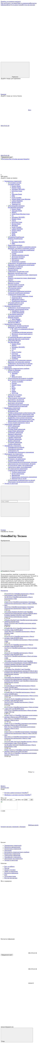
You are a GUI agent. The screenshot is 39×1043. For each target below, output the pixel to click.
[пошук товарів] (15, 493)
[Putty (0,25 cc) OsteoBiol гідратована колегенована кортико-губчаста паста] (21, 724)
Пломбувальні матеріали (19, 301)
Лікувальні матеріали (18, 256)
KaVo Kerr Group (17, 191)
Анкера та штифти (17, 381)
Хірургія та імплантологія (12, 306)
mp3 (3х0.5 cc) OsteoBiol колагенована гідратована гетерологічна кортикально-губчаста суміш (20, 737)
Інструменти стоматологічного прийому (16, 368)
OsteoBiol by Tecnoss (18, 311)
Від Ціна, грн (5, 799)
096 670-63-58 (5, 125)
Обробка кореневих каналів (20, 255)
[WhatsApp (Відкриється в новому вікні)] (14, 61)
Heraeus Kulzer (16, 202)
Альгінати (15, 335)
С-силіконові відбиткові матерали (22, 332)
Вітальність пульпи (17, 258)
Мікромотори (16, 475)
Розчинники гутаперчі (18, 261)
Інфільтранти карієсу (18, 299)
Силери (14, 253)
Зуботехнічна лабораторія (12, 424)
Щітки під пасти (17, 376)
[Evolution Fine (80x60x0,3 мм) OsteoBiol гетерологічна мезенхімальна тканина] (21, 678)
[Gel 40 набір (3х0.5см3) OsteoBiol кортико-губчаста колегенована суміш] (21, 742)
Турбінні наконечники (18, 472)
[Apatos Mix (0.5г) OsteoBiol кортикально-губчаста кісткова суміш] (21, 629)
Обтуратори (15, 260)
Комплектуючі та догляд (19, 478)
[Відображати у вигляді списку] (15, 563)
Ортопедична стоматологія (12, 324)
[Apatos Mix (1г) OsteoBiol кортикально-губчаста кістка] (21, 686)
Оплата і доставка (11, 3)
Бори (13, 375)
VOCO (14, 220)
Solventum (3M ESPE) (18, 189)
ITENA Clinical (16, 230)
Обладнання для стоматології (13, 454)
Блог (9, 5)
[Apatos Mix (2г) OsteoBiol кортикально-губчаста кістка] (21, 693)
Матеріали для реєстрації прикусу (22, 334)
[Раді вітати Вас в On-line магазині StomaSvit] (9, 809)
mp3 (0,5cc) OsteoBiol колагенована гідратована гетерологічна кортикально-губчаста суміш (19, 607)
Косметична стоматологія (12, 408)
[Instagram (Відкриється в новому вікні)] (14, 19)
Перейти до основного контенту (11, 1)
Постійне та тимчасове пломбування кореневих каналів (23, 251)
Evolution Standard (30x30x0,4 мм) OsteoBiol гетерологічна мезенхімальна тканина (17, 665)
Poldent (14, 391)
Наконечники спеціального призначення (24, 477)
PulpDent (14, 232)
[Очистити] (15, 509)
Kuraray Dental (16, 186)
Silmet (13, 233)
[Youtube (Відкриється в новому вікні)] (14, 33)
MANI (14, 235)
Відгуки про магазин (28, 5)
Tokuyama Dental (17, 194)
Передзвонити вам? (6, 157)
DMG (13, 196)
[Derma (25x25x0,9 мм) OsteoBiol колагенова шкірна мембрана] (21, 620)
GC (13, 192)
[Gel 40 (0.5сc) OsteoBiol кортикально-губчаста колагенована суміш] (21, 594)
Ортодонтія (7, 367)
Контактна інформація (11, 873)
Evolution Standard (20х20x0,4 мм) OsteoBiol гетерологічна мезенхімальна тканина (17, 615)
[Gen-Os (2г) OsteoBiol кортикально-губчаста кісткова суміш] (21, 653)
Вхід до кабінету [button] (9, 866)
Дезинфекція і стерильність (12, 445)
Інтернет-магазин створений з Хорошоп (13, 826)
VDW (13, 390)
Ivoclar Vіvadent (16, 197)
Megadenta (15, 225)
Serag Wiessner (16, 319)
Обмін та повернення (23, 3)
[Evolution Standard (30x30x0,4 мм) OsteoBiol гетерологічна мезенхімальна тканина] (21, 662)
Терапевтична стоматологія (12, 181)
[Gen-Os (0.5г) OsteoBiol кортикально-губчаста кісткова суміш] (21, 637)
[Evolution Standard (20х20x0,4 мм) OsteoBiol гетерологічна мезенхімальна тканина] (21, 612)
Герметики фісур (17, 298)
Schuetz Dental (16, 355)
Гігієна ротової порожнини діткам (22, 296)
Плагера (14, 383)
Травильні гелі (16, 204)
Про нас (3, 3)
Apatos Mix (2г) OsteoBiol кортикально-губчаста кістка (21, 695)
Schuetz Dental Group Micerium (21, 199)
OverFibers (15, 358)
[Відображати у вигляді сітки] (15, 548)
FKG (13, 386)
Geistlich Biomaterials (18, 312)
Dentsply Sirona (16, 187)
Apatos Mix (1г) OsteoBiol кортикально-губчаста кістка (21, 689)
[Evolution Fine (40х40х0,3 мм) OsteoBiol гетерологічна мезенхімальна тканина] (21, 670)
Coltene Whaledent (17, 201)
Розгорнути (4, 590)
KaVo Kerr (15, 353)
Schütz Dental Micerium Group (21, 214)
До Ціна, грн (19, 799)
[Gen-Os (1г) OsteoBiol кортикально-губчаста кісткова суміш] (21, 645)
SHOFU (14, 212)
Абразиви (15, 373)
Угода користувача (16, 5)
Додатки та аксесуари (11, 483)
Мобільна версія (33, 825)
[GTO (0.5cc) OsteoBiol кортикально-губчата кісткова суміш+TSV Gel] (21, 708)
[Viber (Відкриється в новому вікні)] (14, 47)
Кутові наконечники (18, 473)
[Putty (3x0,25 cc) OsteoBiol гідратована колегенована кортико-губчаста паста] (21, 750)
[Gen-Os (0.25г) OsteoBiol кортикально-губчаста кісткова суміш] (21, 699)
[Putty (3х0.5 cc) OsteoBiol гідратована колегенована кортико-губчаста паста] (21, 716)
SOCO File (15, 393)
